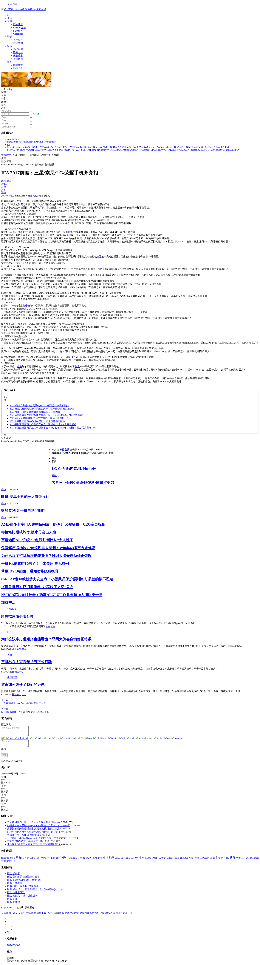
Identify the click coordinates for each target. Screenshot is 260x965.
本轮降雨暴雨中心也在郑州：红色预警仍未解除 (37, 421)
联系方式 (18, 52)
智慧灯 (64, 857)
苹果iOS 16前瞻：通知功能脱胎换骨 (30, 571)
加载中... (8, 602)
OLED (117, 858)
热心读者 (18, 55)
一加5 (226, 858)
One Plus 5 (125, 858)
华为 (19, 366)
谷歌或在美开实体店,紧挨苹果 (23, 835)
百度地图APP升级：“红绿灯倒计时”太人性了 (37, 540)
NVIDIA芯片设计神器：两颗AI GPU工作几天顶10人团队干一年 (51, 595)
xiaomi (148, 857)
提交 (4, 755)
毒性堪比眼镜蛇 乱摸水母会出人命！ (30, 532)
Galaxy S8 (207, 858)
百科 (9, 21)
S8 (14, 861)
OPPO (32, 858)
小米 (141, 857)
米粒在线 (64, 449)
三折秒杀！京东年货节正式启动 (26, 662)
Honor (4, 858)
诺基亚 (26, 858)
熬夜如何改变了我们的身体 (23, 684)
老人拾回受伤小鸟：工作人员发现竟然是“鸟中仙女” (34, 822)
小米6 (43, 858)
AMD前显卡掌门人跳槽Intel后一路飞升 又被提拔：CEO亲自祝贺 (53, 524)
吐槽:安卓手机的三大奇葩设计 (25, 497)
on (8, 144)
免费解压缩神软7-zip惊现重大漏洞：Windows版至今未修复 (48, 548)
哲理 (111, 857)
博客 (9, 62)
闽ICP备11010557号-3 (101, 913)
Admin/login (13, 139)
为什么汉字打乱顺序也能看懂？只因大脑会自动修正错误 (46, 556)
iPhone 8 (55, 857)
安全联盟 (31, 913)
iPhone (81, 857)
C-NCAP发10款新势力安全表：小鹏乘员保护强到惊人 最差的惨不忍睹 (57, 579)
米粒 (50, 913)
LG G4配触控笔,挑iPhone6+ (74, 469)
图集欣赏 (18, 65)
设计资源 (18, 43)
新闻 (53, 626)
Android (98, 857)
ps (18, 672)
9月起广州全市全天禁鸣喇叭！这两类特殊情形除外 (39, 405)
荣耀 (220, 858)
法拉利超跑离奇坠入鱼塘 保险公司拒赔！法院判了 (34, 831)
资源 (9, 36)
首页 (3, 155)
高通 (70, 232)
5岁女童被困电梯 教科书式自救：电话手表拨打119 (39, 418)
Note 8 (192, 858)
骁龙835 (184, 857)
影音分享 (18, 68)
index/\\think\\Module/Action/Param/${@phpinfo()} (32, 141)
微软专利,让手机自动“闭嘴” (23, 510)
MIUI (38, 858)
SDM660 (134, 858)
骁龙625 (240, 858)
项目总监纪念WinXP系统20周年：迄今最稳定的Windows (42, 408)
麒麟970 (11, 858)
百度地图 (6, 913)
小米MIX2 (249, 858)
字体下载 (12, 4)
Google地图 (19, 913)
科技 (9, 15)
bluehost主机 (19, 27)
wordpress (18, 33)
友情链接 (18, 58)
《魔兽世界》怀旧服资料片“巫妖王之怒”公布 (37, 587)
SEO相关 (18, 30)
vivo (49, 858)
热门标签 (18, 49)
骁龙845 (8, 861)
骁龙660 (90, 858)
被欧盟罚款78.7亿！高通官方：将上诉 (27, 841)
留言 (9, 46)
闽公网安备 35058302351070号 (73, 913)
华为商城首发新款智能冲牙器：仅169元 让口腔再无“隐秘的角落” (46, 415)
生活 (9, 18)
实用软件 (18, 39)
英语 (24, 649)
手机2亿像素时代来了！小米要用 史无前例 (35, 563)
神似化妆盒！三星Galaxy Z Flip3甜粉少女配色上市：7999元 (38, 825)
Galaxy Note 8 (173, 858)
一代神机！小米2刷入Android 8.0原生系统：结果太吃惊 (36, 838)
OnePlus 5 (72, 858)
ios (201, 858)
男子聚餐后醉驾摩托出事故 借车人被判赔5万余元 (33, 828)
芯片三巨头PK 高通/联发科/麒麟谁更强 (83, 483)
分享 (48, 626)
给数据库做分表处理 (17, 616)
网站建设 (18, 24)
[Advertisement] (26, 464)
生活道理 (12, 677)
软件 (197, 858)
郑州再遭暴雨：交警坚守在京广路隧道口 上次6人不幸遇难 (43, 424)
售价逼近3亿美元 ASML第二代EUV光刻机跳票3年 (34, 844)
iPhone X (156, 857)
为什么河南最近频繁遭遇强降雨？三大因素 (35, 412)
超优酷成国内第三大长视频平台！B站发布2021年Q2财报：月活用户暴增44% (53, 427)
